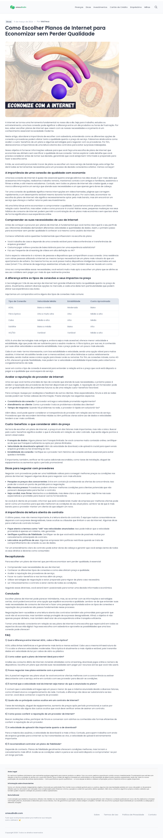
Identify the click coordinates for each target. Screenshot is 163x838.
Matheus (45, 21)
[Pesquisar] (156, 7)
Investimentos (100, 7)
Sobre (97, 814)
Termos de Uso (111, 814)
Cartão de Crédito (119, 7)
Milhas (147, 7)
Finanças (79, 7)
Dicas (88, 7)
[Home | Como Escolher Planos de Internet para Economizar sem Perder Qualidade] (23, 7)
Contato (152, 814)
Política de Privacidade (133, 814)
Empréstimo (136, 7)
